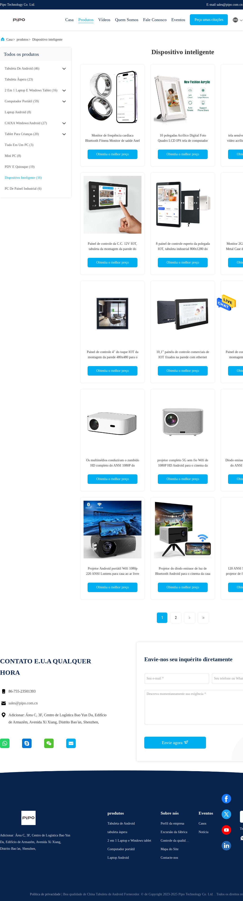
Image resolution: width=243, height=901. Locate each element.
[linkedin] (226, 845)
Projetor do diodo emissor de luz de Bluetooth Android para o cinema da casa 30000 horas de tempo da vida (182, 574)
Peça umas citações (209, 20)
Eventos (178, 19)
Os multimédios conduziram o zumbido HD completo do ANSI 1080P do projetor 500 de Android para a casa (112, 465)
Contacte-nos (169, 857)
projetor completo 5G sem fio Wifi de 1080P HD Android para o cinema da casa (182, 465)
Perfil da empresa (172, 823)
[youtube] (226, 830)
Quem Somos (126, 19)
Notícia (203, 832)
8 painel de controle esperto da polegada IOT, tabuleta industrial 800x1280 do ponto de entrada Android (183, 249)
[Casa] (19, 20)
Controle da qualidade (175, 841)
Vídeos (104, 19)
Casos (202, 823)
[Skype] (33, 747)
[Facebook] (226, 798)
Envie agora (173, 742)
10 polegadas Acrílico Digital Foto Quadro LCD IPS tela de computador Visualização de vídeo (183, 141)
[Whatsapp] (11, 747)
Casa (69, 19)
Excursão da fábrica (174, 832)
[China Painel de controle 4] (112, 313)
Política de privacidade (45, 894)
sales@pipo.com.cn (23, 703)
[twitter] (226, 814)
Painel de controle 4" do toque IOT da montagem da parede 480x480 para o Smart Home (112, 357)
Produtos (85, 19)
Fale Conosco (155, 19)
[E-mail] (77, 747)
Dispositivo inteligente (47, 39)
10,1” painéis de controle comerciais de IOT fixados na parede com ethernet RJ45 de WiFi (182, 357)
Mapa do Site (169, 849)
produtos (22, 39)
